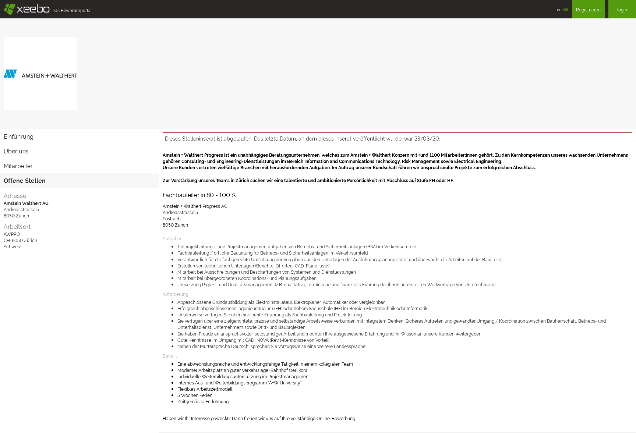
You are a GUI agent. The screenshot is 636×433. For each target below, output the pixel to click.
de (565, 9)
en (559, 9)
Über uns (16, 151)
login (622, 9)
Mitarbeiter (18, 166)
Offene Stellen (25, 180)
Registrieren (588, 9)
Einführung (18, 136)
